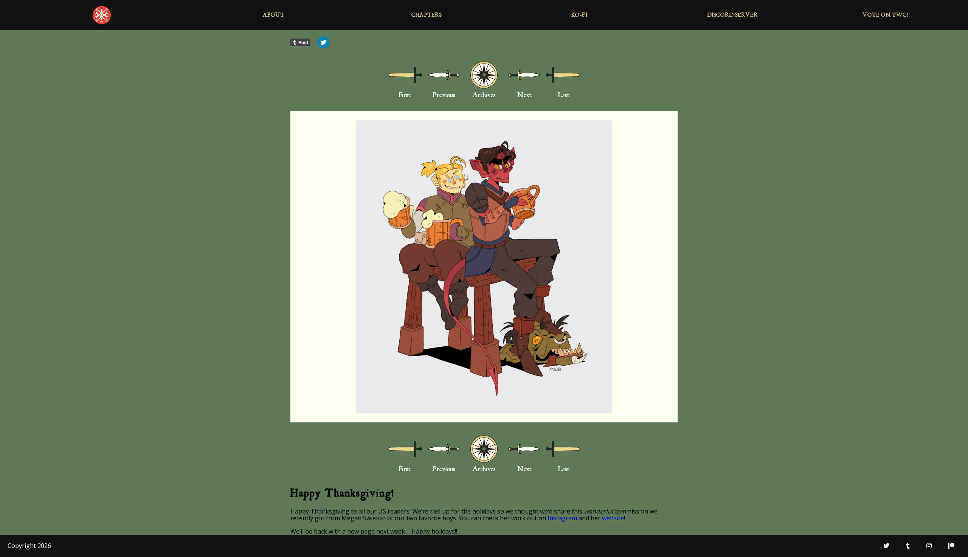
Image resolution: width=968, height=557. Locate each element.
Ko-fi (579, 15)
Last (563, 96)
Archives (484, 96)
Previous (443, 96)
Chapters (426, 15)
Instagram (561, 518)
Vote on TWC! (885, 15)
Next (524, 96)
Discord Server (732, 15)
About (273, 15)
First (405, 96)
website (613, 518)
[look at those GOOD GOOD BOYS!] (484, 266)
